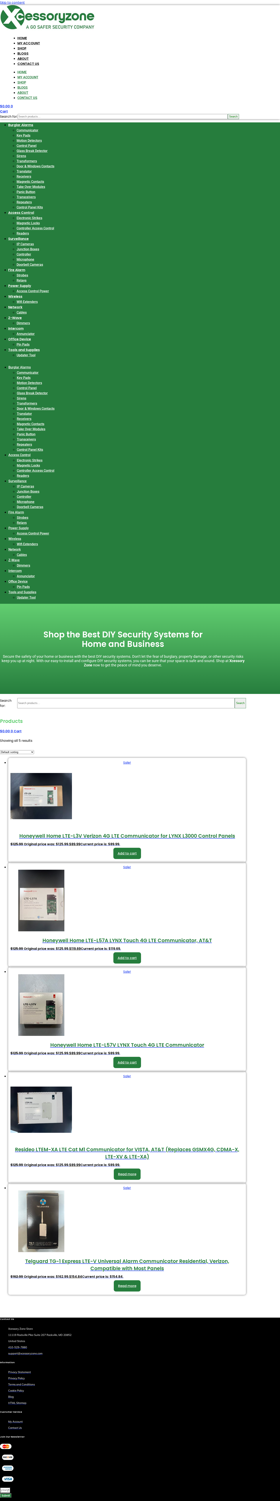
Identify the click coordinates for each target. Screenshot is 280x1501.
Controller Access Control (35, 228)
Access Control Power (33, 291)
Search (233, 116)
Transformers (27, 161)
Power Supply (19, 285)
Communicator (27, 130)
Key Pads (23, 135)
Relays (21, 280)
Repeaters (24, 202)
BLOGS (22, 53)
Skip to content (12, 2)
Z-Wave (15, 317)
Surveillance (18, 238)
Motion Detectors (29, 141)
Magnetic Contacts (30, 182)
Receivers (24, 176)
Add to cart (127, 853)
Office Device (19, 339)
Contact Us (28, 63)
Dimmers (23, 323)
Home (22, 38)
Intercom (16, 328)
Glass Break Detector (32, 151)
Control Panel (26, 146)
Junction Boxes (28, 249)
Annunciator (26, 334)
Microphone (25, 259)
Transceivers (26, 197)
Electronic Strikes (29, 218)
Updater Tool (26, 355)
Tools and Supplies (24, 349)
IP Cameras (25, 244)
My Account (28, 43)
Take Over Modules (31, 187)
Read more (127, 1174)
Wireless (15, 296)
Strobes (22, 275)
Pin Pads (23, 344)
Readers (23, 233)
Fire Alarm (16, 270)
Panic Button (26, 192)
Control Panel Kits (30, 207)
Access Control (21, 212)
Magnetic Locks (28, 223)
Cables (22, 312)
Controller (24, 254)
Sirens (21, 156)
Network (15, 307)
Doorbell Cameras (30, 265)
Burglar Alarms (20, 125)
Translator (24, 171)
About (23, 58)
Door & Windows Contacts (35, 166)
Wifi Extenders (27, 302)
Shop (21, 48)
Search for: (9, 116)
